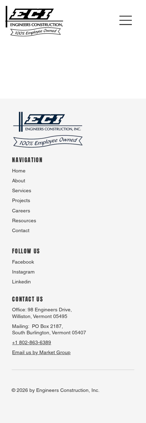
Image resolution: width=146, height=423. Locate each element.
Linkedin (21, 281)
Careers (21, 210)
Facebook (23, 262)
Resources (24, 220)
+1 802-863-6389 (31, 342)
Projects (21, 200)
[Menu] (126, 20)
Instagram (23, 272)
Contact (20, 230)
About (18, 180)
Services (21, 190)
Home (19, 171)
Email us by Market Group (41, 352)
